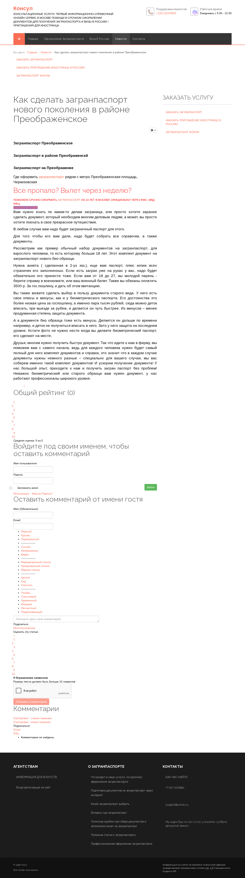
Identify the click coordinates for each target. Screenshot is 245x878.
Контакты (139, 38)
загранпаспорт (51, 177)
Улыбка (25, 592)
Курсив (25, 535)
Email (16, 729)
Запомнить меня (27, 487)
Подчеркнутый (30, 539)
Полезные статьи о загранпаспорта (113, 834)
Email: (17, 520)
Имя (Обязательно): (26, 508)
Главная (33, 38)
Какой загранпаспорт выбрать (110, 803)
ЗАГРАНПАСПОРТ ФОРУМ (33, 75)
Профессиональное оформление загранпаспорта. (122, 843)
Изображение (29, 550)
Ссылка (25, 546)
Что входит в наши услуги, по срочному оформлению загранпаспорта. (116, 779)
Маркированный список (36, 562)
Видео (25, 554)
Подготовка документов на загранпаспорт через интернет (122, 793)
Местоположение (24, 627)
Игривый (26, 604)
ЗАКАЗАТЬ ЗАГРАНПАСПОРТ (34, 59)
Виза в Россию (99, 38)
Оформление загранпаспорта (64, 38)
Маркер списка (30, 569)
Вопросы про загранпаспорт (109, 812)
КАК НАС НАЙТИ (177, 777)
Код (23, 581)
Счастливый (28, 596)
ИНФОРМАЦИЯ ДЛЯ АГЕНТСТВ (36, 777)
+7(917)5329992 (166, 13)
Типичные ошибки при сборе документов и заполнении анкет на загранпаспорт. (118, 824)
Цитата (25, 577)
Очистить (27, 585)
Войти (150, 487)
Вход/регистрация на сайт (33, 787)
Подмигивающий (31, 611)
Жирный (26, 531)
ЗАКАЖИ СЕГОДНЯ (25, 207)
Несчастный (28, 608)
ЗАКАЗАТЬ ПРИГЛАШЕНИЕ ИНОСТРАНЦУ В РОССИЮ (50, 67)
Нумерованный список (35, 565)
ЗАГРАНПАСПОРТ (69, 199)
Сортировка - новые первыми (32, 721)
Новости (121, 38)
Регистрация (21, 493)
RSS (16, 733)
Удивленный (29, 600)
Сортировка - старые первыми (32, 718)
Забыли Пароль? (42, 493)
